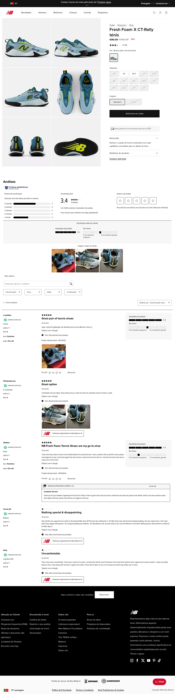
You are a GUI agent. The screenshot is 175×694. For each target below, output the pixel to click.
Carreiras (62, 633)
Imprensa (62, 646)
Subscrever (104, 595)
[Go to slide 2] (88, 5)
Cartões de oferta (38, 619)
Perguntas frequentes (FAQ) (14, 624)
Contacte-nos (7, 619)
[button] (160, 12)
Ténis (131, 25)
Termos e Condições (85, 690)
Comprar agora (104, 2)
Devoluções (35, 633)
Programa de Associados (98, 624)
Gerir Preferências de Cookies (111, 690)
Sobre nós (63, 650)
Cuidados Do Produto (11, 641)
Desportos (121, 25)
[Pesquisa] (154, 12)
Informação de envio (39, 628)
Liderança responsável (69, 624)
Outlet (112, 25)
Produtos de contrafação (98, 628)
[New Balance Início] (10, 13)
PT (17, 690)
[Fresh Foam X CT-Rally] (26, 42)
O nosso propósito (67, 619)
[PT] (10, 3)
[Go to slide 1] (87, 5)
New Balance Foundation (70, 628)
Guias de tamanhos (10, 628)
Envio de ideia (93, 619)
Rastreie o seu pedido (40, 624)
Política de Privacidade (62, 690)
